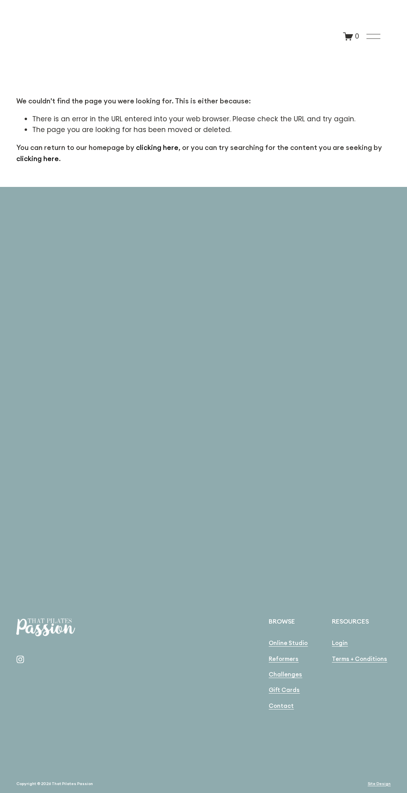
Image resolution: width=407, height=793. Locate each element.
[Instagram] (20, 659)
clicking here (157, 147)
